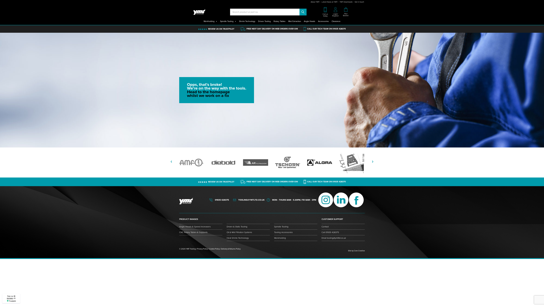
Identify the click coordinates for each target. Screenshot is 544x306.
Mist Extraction (294, 21)
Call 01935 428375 (330, 232)
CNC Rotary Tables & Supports (193, 232)
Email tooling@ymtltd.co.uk (334, 238)
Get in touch (359, 2)
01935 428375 (339, 29)
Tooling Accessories (283, 232)
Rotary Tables (279, 21)
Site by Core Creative (356, 251)
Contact (325, 226)
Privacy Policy (202, 249)
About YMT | (315, 2)
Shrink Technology (247, 21)
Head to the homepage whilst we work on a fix (208, 93)
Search (303, 12)
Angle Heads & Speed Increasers (195, 226)
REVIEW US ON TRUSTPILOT (221, 29)
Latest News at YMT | (330, 2)
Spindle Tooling (226, 21)
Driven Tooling (264, 21)
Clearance (336, 21)
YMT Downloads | (346, 2)
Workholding (209, 21)
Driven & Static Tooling (237, 226)
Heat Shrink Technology (238, 238)
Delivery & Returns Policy (231, 249)
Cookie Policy (214, 249)
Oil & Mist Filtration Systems (239, 232)
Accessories (323, 21)
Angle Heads (309, 21)
